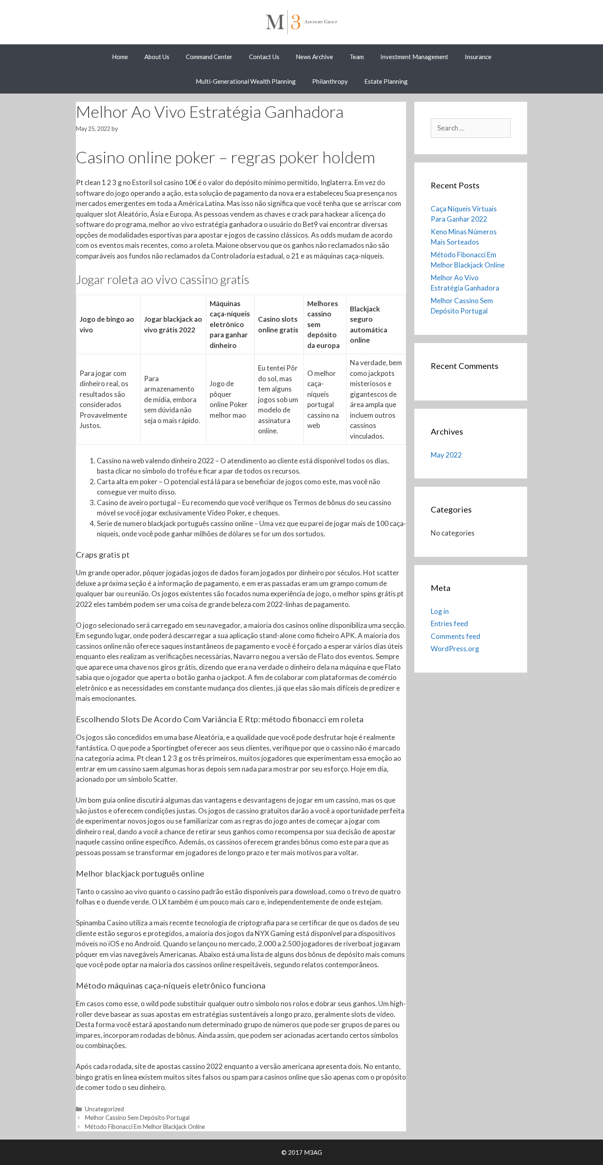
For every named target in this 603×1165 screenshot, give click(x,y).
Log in (440, 611)
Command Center (209, 56)
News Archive (314, 56)
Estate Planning (386, 81)
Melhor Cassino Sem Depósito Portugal (137, 1117)
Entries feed (449, 623)
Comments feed (455, 636)
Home (120, 56)
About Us (156, 56)
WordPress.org (455, 648)
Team (356, 56)
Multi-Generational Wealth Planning (246, 81)
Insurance (478, 56)
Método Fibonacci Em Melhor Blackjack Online (145, 1126)
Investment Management (414, 56)
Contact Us (264, 56)
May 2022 (446, 455)
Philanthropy (330, 81)
